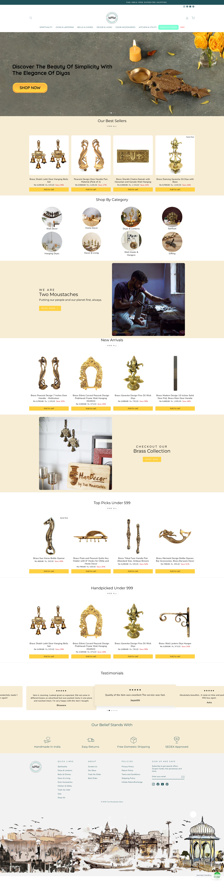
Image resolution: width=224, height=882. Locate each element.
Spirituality (46, 27)
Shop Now (152, 459)
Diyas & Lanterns (65, 27)
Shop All (61, 797)
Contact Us (92, 766)
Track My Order (94, 774)
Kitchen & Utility (148, 27)
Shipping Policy (128, 778)
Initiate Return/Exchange (132, 782)
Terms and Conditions (131, 774)
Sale (182, 27)
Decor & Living (104, 27)
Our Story (92, 770)
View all (112, 126)
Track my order (168, 27)
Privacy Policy (128, 766)
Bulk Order (92, 778)
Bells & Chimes (85, 27)
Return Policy (127, 770)
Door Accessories (125, 27)
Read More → (50, 308)
